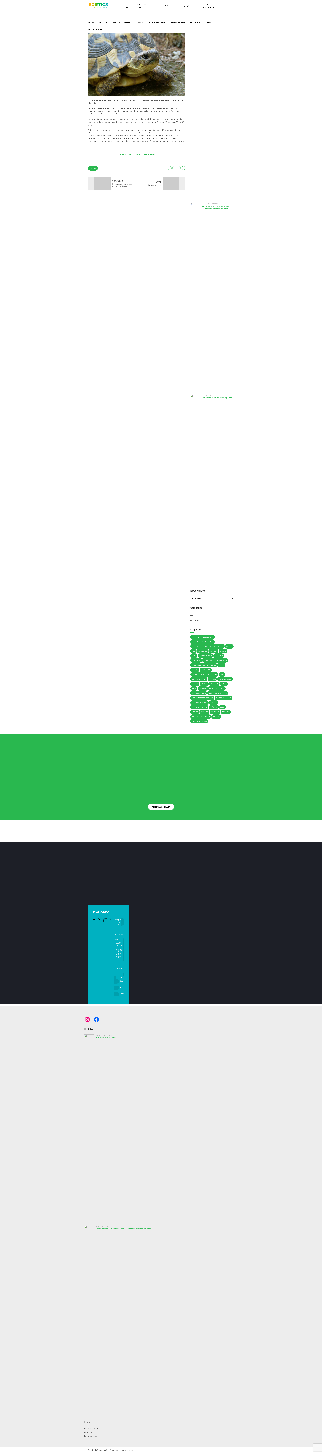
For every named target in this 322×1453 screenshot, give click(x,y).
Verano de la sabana (199, 721)
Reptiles (195, 712)
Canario (223, 651)
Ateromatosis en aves (106, 1037)
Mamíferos (203, 688)
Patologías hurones (223, 698)
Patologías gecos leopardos (202, 698)
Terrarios (226, 712)
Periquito (213, 702)
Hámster (204, 684)
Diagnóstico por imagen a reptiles (204, 674)
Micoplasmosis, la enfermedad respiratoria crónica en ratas (216, 207)
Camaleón (213, 651)
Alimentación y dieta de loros (202, 641)
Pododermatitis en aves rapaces (217, 398)
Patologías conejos (216, 688)
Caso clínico (194, 620)
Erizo (222, 674)
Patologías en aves (199, 693)
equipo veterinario (121, 22)
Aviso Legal (88, 1432)
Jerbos (223, 684)
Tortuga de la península (201, 716)
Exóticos (212, 679)
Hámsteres (214, 684)
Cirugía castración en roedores (204, 665)
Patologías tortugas (199, 702)
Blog (192, 615)
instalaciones (179, 22)
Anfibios (229, 646)
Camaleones (202, 651)
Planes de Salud (158, 22)
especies (102, 22)
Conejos (195, 670)
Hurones (195, 684)
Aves (193, 651)
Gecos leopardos (225, 679)
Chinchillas (196, 660)
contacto (209, 22)
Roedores (204, 712)
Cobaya (221, 665)
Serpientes (215, 712)
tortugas (93, 168)
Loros (194, 688)
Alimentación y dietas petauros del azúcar (207, 646)
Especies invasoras (199, 679)
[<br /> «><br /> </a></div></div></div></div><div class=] (122, 974)
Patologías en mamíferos (217, 693)
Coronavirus (206, 670)
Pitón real (214, 707)
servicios (140, 22)
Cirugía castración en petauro (215, 660)
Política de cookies (91, 1436)
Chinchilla (219, 655)
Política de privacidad (91, 1428)
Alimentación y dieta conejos (202, 637)
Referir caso (95, 29)
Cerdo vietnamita (205, 655)
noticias (195, 22)
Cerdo (194, 655)
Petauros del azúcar (199, 707)
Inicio (91, 22)
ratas (222, 707)
